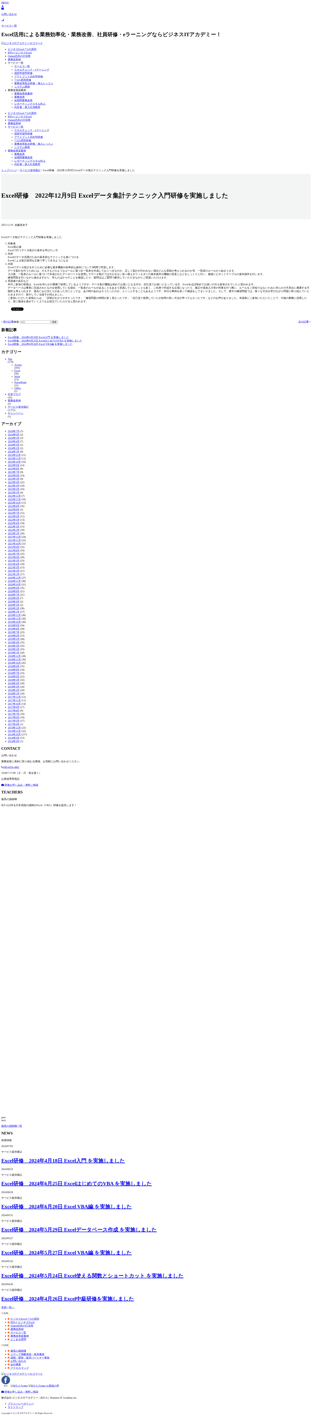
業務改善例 (14, 59)
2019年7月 (14, 632)
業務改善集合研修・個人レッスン (33, 83)
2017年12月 (14, 697)
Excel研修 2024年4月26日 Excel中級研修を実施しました (67, 1299)
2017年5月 (14, 720)
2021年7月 (14, 553)
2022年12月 (14, 496)
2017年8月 (14, 710)
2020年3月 (14, 605)
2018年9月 (14, 666)
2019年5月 (14, 639)
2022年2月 (14, 530)
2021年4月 (14, 564)
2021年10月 (14, 543)
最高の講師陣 (18, 1350)
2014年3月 (14, 741)
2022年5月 (14, 519)
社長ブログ (14, 394)
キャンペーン (15, 413)
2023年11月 (14, 458)
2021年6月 (14, 557)
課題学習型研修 (23, 73)
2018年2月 (14, 690)
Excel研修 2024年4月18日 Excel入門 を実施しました (38, 337)
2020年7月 (14, 594)
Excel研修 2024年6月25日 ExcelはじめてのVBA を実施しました (45, 340)
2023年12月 (14, 455)
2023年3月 (14, 485)
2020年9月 (14, 588)
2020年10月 (14, 584)
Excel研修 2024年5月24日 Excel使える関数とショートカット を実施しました (92, 1276)
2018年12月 (14, 656)
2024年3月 (14, 444)
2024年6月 (14, 434)
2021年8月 (14, 550)
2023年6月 (14, 475)
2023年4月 (14, 482)
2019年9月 (14, 625)
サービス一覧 (22, 66)
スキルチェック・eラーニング (31, 69)
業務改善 (19, 97)
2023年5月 (14, 479)
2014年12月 (14, 727)
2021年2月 (14, 571)
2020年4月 (14, 601)
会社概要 (15, 1364)
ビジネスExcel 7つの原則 (22, 49)
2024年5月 (14, 438)
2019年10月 (14, 622)
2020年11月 (14, 581)
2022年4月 (14, 523)
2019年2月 (14, 649)
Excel (17, 370)
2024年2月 (14, 448)
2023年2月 (14, 489)
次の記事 (303, 321)
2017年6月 (14, 717)
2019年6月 (14, 635)
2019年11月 (14, 618)
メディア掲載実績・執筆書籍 (27, 1354)
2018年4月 (14, 683)
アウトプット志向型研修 (28, 76)
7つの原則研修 (22, 80)
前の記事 (8, 321)
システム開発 (22, 86)
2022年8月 (14, 509)
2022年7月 (14, 513)
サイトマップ (15, 1407)
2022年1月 (14, 533)
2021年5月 (14, 560)
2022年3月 (14, 526)
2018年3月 (14, 686)
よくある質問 (18, 1339)
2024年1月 (14, 451)
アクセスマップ (19, 1368)
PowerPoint (20, 382)
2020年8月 (14, 591)
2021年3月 (14, 567)
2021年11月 (14, 540)
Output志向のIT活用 (19, 56)
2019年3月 (14, 645)
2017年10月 (14, 703)
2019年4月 (14, 642)
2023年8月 (14, 468)
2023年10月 (14, 461)
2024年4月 (14, 441)
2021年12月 (14, 536)
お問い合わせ (18, 1361)
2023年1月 (14, 492)
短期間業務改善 (23, 100)
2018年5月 (14, 680)
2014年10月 (14, 734)
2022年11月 (14, 499)
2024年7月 (14, 431)
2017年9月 (14, 707)
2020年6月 (14, 598)
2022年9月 (14, 506)
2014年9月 (14, 737)
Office (17, 388)
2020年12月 (14, 577)
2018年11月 (14, 659)
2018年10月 (14, 663)
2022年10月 (14, 502)
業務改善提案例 (23, 93)
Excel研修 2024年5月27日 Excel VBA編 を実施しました (66, 1253)
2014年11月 (14, 731)
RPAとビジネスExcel (20, 52)
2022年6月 (14, 516)
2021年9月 (14, 547)
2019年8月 (14, 628)
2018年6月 (14, 676)
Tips (10, 359)
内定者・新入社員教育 (27, 107)
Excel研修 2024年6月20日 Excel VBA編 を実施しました (40, 344)
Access (18, 364)
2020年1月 (14, 611)
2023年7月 (14, 472)
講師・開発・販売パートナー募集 (30, 1357)
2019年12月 (14, 615)
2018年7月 (14, 673)
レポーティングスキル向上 (30, 103)
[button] (5, 2)
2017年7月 (14, 714)
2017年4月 (14, 724)
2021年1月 (14, 574)
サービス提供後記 (18, 406)
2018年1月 (14, 693)
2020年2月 (14, 608)
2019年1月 (14, 652)
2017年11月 (14, 700)
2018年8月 (14, 669)
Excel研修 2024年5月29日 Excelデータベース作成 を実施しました (79, 1229)
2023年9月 (14, 465)
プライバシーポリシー (21, 1403)
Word (17, 376)
